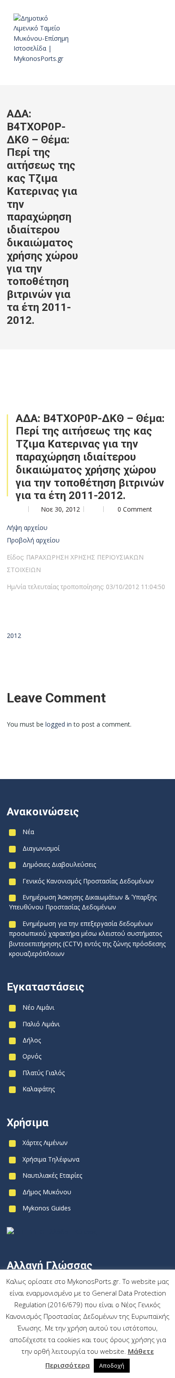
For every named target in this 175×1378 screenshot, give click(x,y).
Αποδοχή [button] (111, 1365)
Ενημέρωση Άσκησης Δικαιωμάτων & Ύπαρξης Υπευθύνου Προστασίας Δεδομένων (83, 902)
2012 (14, 635)
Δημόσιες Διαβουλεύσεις (59, 864)
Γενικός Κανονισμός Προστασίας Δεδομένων (88, 881)
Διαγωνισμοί (41, 848)
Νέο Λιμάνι (38, 1007)
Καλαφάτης (38, 1089)
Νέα (28, 831)
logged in (58, 724)
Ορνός (31, 1056)
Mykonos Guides (46, 1208)
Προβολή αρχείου (33, 540)
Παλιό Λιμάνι (41, 1024)
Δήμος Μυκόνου (46, 1192)
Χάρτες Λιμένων (45, 1142)
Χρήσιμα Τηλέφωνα (50, 1159)
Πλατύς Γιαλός (43, 1072)
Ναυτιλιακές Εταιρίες (52, 1175)
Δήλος (31, 1040)
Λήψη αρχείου (27, 527)
